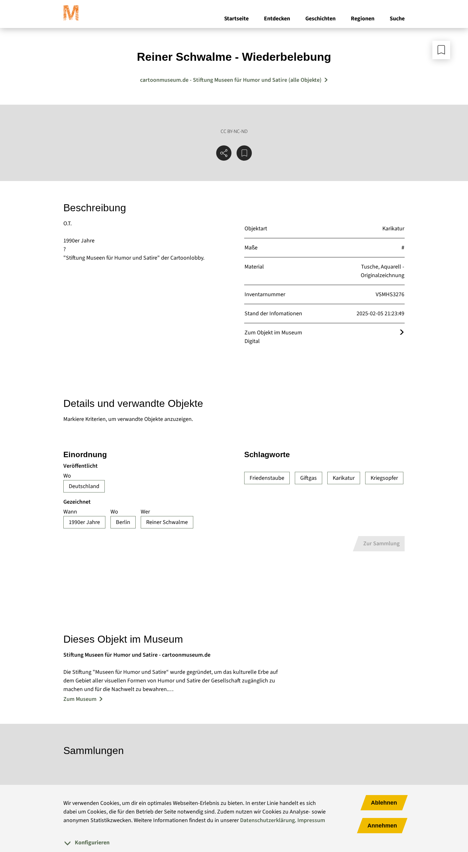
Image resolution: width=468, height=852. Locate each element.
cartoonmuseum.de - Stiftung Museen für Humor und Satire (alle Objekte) (231, 80)
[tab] (234, 842)
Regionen (362, 19)
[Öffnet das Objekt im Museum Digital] (401, 332)
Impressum (311, 820)
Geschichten (320, 19)
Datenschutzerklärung (267, 820)
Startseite (236, 19)
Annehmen (382, 825)
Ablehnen (384, 803)
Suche (397, 19)
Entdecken (277, 19)
